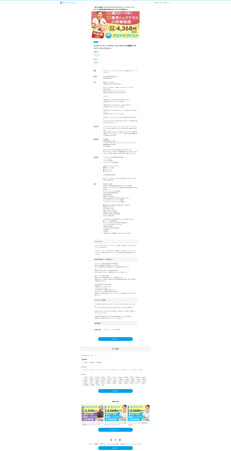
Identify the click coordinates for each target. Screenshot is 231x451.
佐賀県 (120, 383)
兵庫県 (114, 381)
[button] (93, 25)
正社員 (85, 362)
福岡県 (114, 383)
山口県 (91, 383)
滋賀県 (97, 381)
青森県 (91, 377)
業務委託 (99, 362)
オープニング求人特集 (112, 444)
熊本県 (132, 383)
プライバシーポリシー (136, 444)
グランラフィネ (93, 370)
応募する (116, 339)
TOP (90, 444)
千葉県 (85, 379)
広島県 (85, 383)
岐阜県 (138, 379)
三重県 (91, 381)
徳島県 (97, 383)
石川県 (115, 379)
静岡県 (144, 379)
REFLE (141, 370)
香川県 (103, 383)
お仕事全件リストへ (115, 429)
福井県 (121, 379)
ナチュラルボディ (113, 370)
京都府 (103, 381)
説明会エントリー (167, 2)
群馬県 (137, 377)
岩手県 (97, 377)
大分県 (137, 383)
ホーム (152, 2)
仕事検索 (156, 2)
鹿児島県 (86, 385)
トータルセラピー (123, 370)
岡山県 (144, 381)
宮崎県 (143, 383)
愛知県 (85, 381)
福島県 (120, 377)
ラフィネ (86, 370)
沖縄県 (92, 385)
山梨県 (127, 379)
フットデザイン (133, 370)
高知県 (98, 385)
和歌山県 (126, 381)
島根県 (138, 381)
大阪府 (108, 381)
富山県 (110, 379)
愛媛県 (108, 383)
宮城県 (103, 377)
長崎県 (126, 383)
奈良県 (120, 381)
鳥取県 (133, 381)
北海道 (85, 377)
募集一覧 (161, 2)
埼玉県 (143, 377)
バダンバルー (103, 370)
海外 (103, 385)
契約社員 (92, 362)
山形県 (114, 377)
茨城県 (126, 377)
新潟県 (104, 379)
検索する (116, 391)
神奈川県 (97, 379)
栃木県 (132, 377)
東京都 (91, 379)
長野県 (133, 379)
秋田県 (109, 377)
